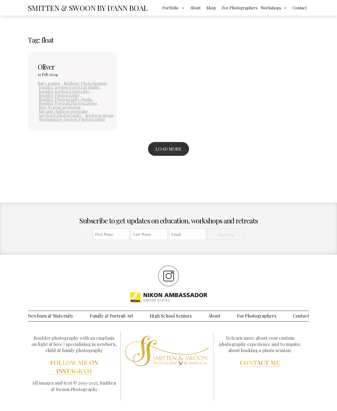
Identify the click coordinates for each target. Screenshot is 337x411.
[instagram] (168, 276)
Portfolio (170, 7)
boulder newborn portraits (64, 91)
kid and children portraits (63, 111)
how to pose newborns (60, 107)
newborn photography (60, 115)
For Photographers (239, 7)
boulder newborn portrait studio (69, 87)
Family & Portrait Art (111, 316)
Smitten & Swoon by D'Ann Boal (88, 8)
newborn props (99, 115)
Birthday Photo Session (85, 83)
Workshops (271, 7)
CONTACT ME (260, 362)
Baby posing (49, 83)
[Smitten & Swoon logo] (166, 351)
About (195, 7)
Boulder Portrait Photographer (68, 103)
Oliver (46, 66)
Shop (211, 7)
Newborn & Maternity (50, 316)
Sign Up (226, 235)
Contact (299, 7)
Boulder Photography (59, 95)
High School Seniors (170, 316)
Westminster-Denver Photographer (72, 119)
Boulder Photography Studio (66, 99)
